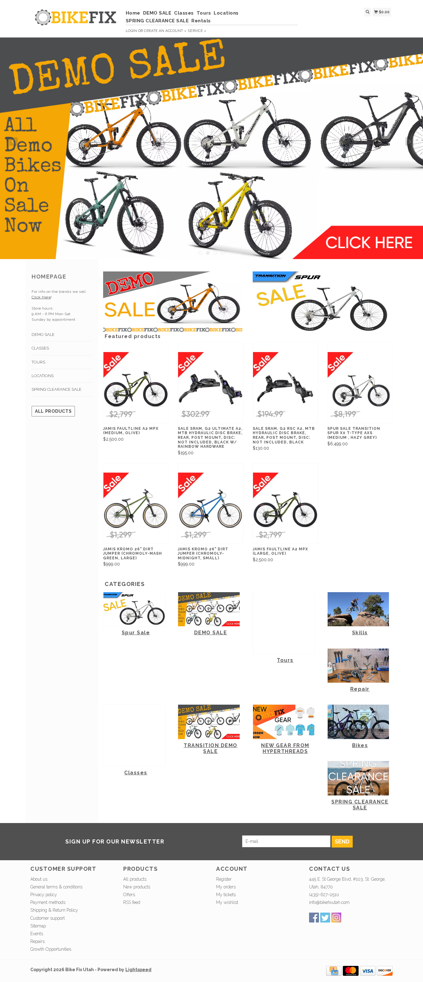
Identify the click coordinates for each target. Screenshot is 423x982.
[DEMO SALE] (211, 148)
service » (197, 31)
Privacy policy (43, 894)
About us (38, 879)
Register (224, 879)
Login (131, 31)
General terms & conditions (56, 886)
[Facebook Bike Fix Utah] (314, 918)
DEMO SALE (157, 13)
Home (133, 13)
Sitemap (38, 925)
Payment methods (47, 902)
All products (53, 411)
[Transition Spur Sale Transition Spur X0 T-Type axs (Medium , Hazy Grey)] (360, 387)
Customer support (47, 918)
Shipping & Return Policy (54, 910)
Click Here (41, 297)
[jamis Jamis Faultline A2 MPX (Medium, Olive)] (135, 387)
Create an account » (165, 31)
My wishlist (227, 902)
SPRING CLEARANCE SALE (157, 21)
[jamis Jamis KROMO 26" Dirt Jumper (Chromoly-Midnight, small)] (210, 508)
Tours (204, 13)
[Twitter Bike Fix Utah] (325, 918)
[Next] (409, 141)
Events (36, 933)
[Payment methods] (334, 970)
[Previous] (13, 141)
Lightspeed (138, 969)
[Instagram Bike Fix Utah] (336, 918)
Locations (226, 13)
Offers (129, 894)
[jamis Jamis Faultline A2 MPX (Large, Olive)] (285, 508)
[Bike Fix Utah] (75, 20)
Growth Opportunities (51, 949)
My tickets (226, 894)
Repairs (37, 941)
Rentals (201, 21)
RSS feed (131, 902)
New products (136, 886)
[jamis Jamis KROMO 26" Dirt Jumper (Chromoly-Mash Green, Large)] (135, 508)
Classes (184, 13)
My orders (226, 886)
